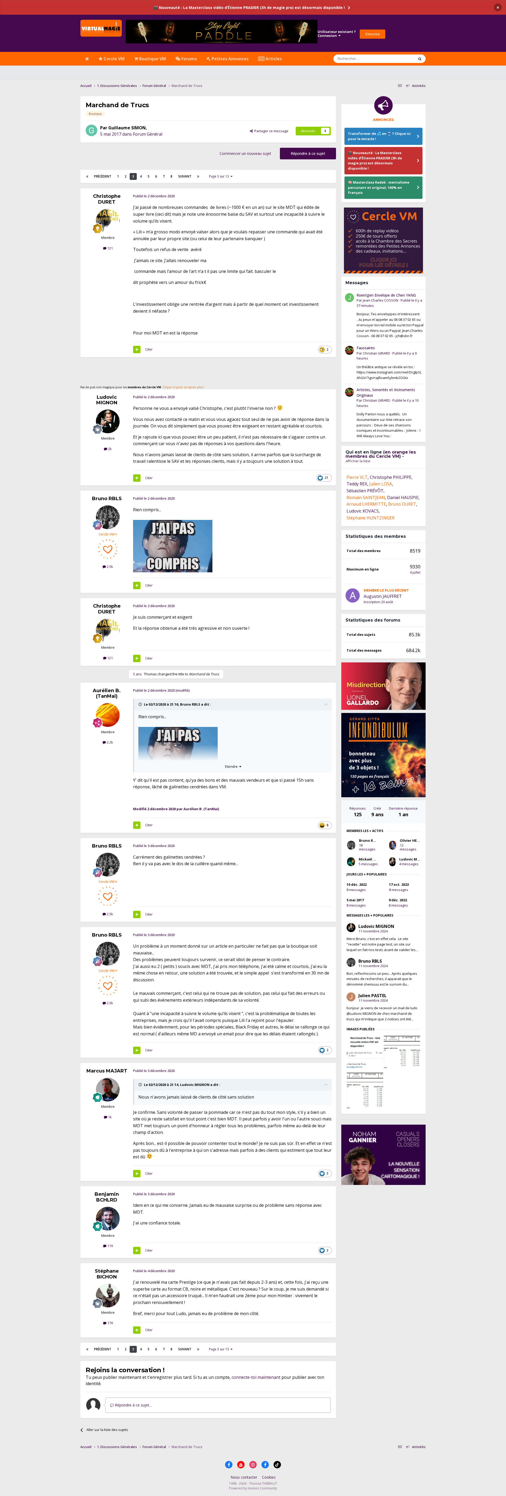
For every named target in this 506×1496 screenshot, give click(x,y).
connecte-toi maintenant (256, 1377)
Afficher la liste (358, 461)
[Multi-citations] (136, 349)
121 (109, 248)
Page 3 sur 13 (220, 176)
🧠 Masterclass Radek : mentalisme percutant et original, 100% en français (378, 187)
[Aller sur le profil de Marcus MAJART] (108, 1089)
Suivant (184, 176)
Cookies (269, 1477)
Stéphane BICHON (107, 1274)
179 (109, 1323)
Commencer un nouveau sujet (245, 153)
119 (109, 1245)
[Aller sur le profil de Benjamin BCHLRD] (108, 1219)
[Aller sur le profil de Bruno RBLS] (108, 517)
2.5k (109, 566)
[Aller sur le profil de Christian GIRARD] (349, 350)
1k (109, 1117)
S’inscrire (372, 34)
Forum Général (147, 134)
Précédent (102, 176)
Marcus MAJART (106, 1071)
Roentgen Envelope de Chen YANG (386, 295)
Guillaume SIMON (127, 128)
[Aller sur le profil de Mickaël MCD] (351, 861)
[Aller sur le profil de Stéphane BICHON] (108, 1295)
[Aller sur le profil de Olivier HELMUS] (392, 845)
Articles (273, 59)
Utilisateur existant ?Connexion (337, 33)
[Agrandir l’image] (172, 546)
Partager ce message (270, 131)
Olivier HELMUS (413, 840)
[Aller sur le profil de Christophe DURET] (108, 221)
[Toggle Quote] (140, 704)
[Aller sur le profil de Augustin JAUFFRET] (353, 595)
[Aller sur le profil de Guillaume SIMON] (91, 130)
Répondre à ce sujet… (133, 1405)
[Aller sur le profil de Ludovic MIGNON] (108, 421)
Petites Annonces (230, 59)
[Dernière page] (198, 176)
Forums (188, 59)
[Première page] (87, 176)
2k (109, 448)
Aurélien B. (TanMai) (107, 693)
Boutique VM (152, 59)
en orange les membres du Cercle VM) (381, 454)
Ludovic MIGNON (106, 400)
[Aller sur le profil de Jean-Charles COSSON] (349, 297)
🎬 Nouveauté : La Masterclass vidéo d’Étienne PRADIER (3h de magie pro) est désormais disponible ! (249, 7)
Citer (149, 349)
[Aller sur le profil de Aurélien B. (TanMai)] (108, 715)
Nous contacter (244, 1477)
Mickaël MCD (370, 859)
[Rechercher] (420, 59)
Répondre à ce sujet (308, 153)
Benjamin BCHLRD (107, 1197)
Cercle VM (114, 59)
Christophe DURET (107, 199)
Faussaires (366, 347)
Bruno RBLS (107, 498)
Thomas (150, 674)
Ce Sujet (401, 58)
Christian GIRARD (376, 353)
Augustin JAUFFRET (383, 596)
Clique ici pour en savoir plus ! (183, 387)
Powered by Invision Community (253, 1488)
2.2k (109, 742)
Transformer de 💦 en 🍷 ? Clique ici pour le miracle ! (379, 136)
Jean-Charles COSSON (380, 300)
